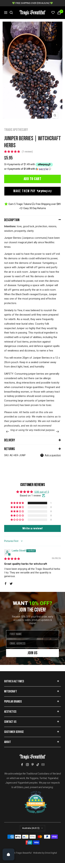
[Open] (8, 854)
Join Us (32, 652)
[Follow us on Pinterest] (32, 764)
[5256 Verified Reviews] (32, 792)
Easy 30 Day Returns (35, 208)
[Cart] (59, 12)
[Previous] (7, 432)
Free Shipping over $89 (48, 204)
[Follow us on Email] (43, 764)
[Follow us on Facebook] (22, 764)
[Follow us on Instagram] (27, 764)
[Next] (57, 432)
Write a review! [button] (32, 528)
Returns (9, 449)
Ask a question (53, 455)
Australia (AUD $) (31, 828)
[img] (12, 558)
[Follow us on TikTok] (37, 764)
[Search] (11, 12)
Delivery (9, 440)
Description (11, 220)
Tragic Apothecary (16, 130)
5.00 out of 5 (41, 491)
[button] (12, 151)
